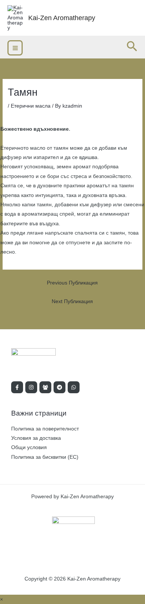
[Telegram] (59, 387)
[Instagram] (31, 387)
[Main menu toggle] (15, 47)
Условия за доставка (36, 438)
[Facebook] (17, 387)
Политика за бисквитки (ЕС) (44, 457)
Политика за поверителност (45, 429)
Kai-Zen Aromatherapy (61, 18)
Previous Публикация (72, 283)
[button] (132, 47)
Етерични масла (31, 106)
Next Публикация (72, 301)
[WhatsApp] (74, 387)
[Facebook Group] (45, 387)
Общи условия (29, 447)
